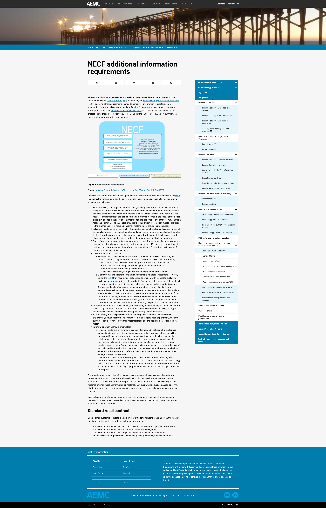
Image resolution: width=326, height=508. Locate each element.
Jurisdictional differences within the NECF (218, 287)
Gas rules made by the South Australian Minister (217, 171)
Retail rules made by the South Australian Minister (218, 226)
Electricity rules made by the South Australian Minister (215, 130)
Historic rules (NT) (209, 149)
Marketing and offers (211, 261)
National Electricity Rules (209, 103)
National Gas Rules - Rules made (214, 165)
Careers (231, 4)
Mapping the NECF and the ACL (214, 251)
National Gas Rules (206, 155)
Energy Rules (113, 47)
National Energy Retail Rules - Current (213, 334)
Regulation (142, 4)
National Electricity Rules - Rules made (217, 116)
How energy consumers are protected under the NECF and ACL (214, 244)
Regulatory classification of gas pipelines (218, 183)
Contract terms (209, 256)
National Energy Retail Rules (210, 209)
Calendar (221, 4)
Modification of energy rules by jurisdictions (211, 317)
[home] (94, 4)
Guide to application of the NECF (212, 306)
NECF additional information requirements (160, 47)
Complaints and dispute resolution (216, 277)
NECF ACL (125, 47)
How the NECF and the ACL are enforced (218, 293)
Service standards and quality (215, 272)
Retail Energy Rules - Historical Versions (217, 214)
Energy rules (203, 98)
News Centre (171, 4)
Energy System (125, 4)
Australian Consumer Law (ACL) (126, 110)
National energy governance (210, 82)
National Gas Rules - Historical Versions (217, 160)
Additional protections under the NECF (218, 282)
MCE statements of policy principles (213, 238)
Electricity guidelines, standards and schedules (213, 340)
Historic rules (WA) (209, 204)
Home (90, 47)
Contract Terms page (117, 100)
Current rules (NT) (209, 144)
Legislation (202, 93)
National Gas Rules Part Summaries (216, 188)
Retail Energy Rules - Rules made (215, 220)
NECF (177, 195)
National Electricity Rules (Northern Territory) (213, 137)
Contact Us (187, 4)
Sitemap (107, 505)
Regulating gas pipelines (211, 178)
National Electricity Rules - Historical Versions (216, 109)
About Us (109, 4)
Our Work (156, 4)
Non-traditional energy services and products (216, 299)
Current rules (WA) (209, 199)
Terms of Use (91, 505)
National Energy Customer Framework (217, 233)
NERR (110, 278)
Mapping (136, 47)
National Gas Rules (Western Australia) (214, 194)
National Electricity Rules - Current (212, 324)
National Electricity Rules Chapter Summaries (215, 122)
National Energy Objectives (209, 87)
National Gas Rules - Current (210, 329)
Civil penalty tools (205, 311)
